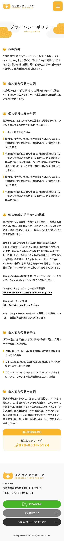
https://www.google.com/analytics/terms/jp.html (27, 292)
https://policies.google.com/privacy (21, 305)
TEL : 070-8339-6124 (18, 492)
